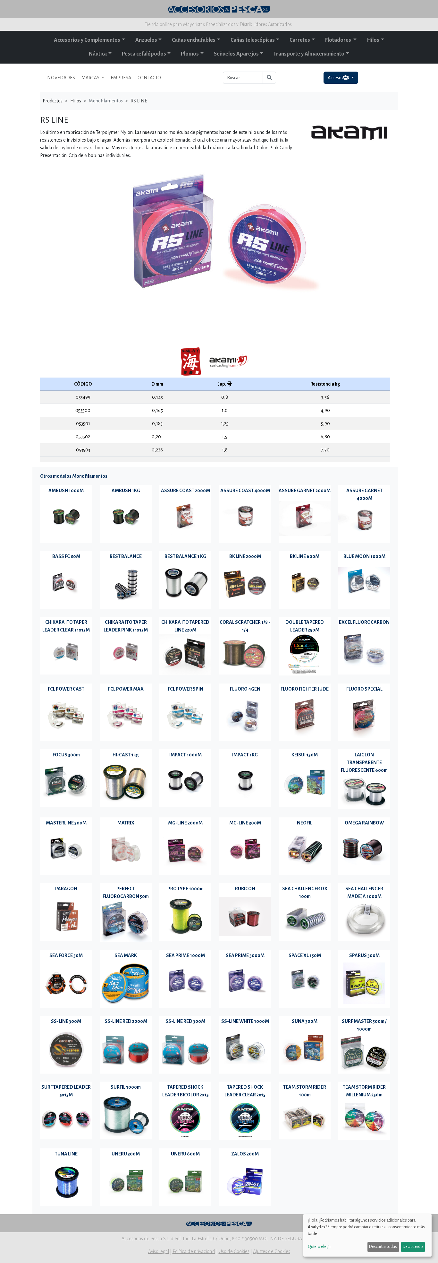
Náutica (98, 54)
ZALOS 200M (245, 1153)
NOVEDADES (61, 77)
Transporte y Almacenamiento (309, 54)
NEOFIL (304, 822)
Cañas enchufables (193, 40)
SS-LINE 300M (66, 1021)
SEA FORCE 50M (66, 955)
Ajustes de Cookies (271, 1251)
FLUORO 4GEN (245, 689)
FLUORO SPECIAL (364, 689)
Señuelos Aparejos (236, 54)
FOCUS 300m (66, 754)
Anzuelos (146, 40)
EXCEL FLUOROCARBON (364, 622)
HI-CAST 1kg (126, 754)
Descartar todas (383, 1246)
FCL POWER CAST (66, 689)
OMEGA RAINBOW (364, 822)
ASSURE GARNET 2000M (305, 490)
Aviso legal (158, 1251)
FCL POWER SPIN (185, 689)
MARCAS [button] (90, 77)
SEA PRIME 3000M (245, 955)
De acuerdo (413, 1246)
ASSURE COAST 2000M (185, 490)
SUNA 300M (304, 1021)
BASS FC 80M (66, 556)
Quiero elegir (319, 1246)
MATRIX (125, 822)
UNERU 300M (126, 1153)
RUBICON (245, 888)
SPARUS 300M (364, 955)
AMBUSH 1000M (66, 490)
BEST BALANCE (126, 556)
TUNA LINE (66, 1153)
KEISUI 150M (304, 754)
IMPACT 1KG (245, 754)
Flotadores (338, 40)
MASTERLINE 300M (66, 822)
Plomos (190, 54)
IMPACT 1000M (185, 754)
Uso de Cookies (234, 1251)
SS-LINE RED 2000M (126, 1021)
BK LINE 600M (304, 556)
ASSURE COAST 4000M (245, 490)
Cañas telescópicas (253, 40)
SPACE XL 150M (305, 955)
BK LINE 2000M (245, 556)
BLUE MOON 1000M (364, 556)
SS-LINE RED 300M (185, 1021)
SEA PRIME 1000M (185, 955)
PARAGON (66, 888)
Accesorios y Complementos (87, 40)
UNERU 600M (185, 1153)
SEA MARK (125, 955)
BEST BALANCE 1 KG (185, 556)
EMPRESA (121, 77)
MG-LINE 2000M (185, 822)
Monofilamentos (106, 100)
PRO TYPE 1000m (185, 888)
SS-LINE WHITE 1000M (245, 1021)
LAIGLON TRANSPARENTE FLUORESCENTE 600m (364, 762)
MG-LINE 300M (245, 822)
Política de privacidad (194, 1251)
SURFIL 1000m (126, 1087)
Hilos (373, 40)
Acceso (335, 77)
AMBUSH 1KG (126, 490)
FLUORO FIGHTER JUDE (305, 689)
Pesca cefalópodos (144, 54)
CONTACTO (149, 77)
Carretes (300, 40)
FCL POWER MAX (126, 689)
